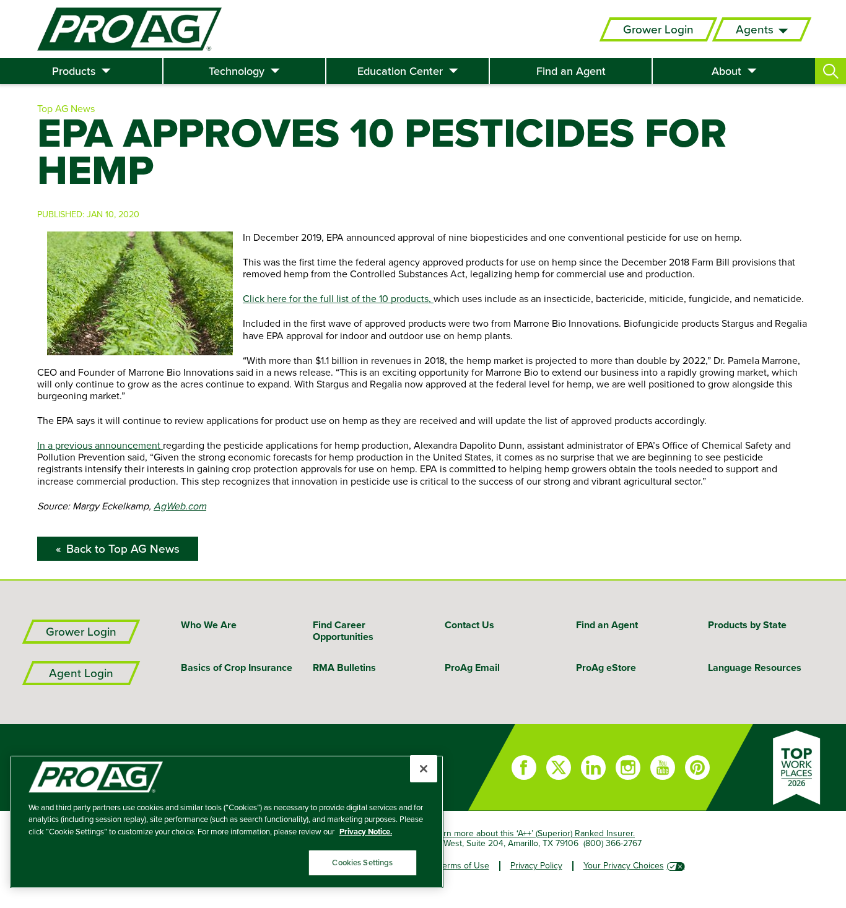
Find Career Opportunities (343, 631)
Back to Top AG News (123, 549)
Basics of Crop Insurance (236, 667)
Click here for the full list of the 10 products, (338, 298)
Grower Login (658, 29)
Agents (755, 29)
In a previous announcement (100, 445)
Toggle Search (830, 71)
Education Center (400, 71)
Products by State (747, 625)
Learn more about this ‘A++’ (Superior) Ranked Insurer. (532, 833)
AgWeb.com (180, 505)
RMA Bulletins (344, 667)
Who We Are (209, 625)
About (726, 71)
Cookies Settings (362, 862)
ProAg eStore (606, 667)
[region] (226, 821)
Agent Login (81, 673)
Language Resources (754, 667)
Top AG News (66, 108)
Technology (236, 71)
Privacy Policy (536, 865)
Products (73, 71)
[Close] (423, 768)
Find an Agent (571, 71)
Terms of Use (463, 865)
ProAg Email (472, 667)
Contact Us (469, 625)
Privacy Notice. (365, 831)
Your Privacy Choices (623, 865)
